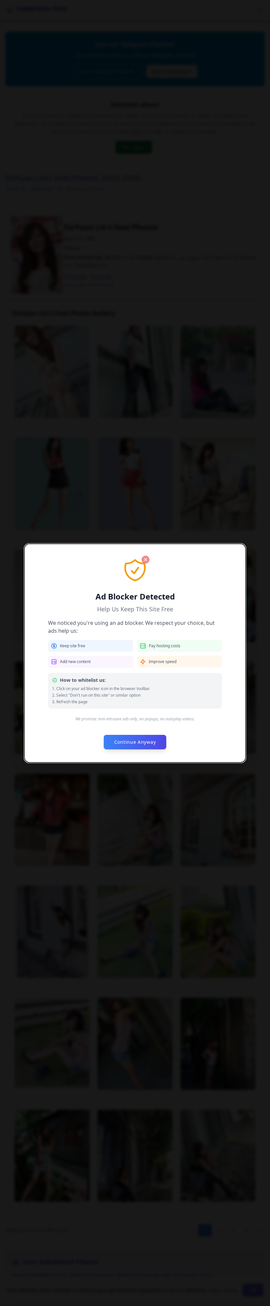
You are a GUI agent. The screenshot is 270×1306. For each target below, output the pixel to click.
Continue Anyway (135, 742)
